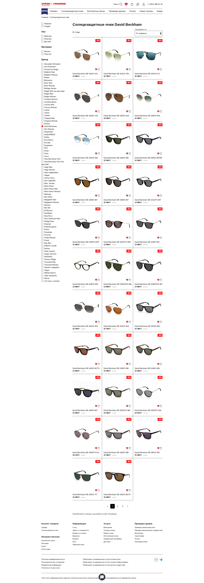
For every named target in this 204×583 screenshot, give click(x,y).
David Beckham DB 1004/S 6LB (116, 116)
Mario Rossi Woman (52, 191)
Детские (47, 42)
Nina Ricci (48, 216)
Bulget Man (48, 94)
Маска (46, 278)
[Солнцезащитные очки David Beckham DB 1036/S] (86, 265)
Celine (46, 113)
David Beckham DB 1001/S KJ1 (147, 74)
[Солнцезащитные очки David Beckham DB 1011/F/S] (148, 181)
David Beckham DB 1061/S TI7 (85, 495)
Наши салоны (146, 11)
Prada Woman (49, 238)
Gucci (46, 156)
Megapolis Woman (51, 202)
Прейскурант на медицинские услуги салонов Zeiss (102, 559)
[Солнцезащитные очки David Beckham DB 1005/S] (148, 97)
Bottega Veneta (50, 88)
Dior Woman (49, 129)
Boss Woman (49, 86)
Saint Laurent (49, 251)
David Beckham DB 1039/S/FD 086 (117, 284)
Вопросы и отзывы (79, 533)
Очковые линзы (109, 530)
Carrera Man (49, 105)
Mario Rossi (49, 186)
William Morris (50, 273)
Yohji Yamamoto (50, 276)
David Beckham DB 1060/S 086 (116, 452)
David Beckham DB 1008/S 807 (85, 200)
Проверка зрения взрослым (145, 527)
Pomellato (48, 232)
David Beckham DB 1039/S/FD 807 (148, 284)
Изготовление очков (111, 536)
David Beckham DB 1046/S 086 (147, 368)
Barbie (46, 78)
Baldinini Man (49, 72)
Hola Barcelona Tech (52, 159)
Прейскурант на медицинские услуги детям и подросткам (104, 565)
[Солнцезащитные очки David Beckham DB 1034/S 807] (148, 223)
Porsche (47, 235)
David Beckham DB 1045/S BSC (147, 326)
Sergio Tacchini (50, 254)
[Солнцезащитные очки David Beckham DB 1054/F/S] (117, 392)
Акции (160, 11)
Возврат (76, 539)
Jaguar (47, 175)
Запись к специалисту (81, 530)
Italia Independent (51, 173)
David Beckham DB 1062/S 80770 (117, 495)
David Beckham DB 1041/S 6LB (116, 326)
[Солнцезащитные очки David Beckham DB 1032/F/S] (117, 223)
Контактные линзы (96, 11)
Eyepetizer (48, 145)
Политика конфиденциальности (53, 559)
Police (46, 229)
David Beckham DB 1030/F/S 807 (86, 242)
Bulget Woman (50, 97)
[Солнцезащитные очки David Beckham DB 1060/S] (117, 434)
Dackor (47, 124)
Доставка (107, 542)
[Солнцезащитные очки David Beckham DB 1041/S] (86, 307)
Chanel (47, 115)
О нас (75, 527)
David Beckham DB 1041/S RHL (85, 326)
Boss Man (48, 83)
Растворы (45, 543)
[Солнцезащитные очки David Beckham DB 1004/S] (86, 97)
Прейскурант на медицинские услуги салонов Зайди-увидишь (105, 562)
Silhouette (48, 257)
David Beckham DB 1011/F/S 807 (148, 200)
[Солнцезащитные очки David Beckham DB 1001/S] (86, 55)
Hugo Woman (49, 170)
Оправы (53, 11)
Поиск (115, 4)
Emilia (46, 137)
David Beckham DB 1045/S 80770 (86, 368)
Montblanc (48, 213)
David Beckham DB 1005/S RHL (147, 116)
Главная (44, 17)
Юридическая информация (51, 565)
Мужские (48, 36)
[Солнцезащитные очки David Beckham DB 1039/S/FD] (117, 265)
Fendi (46, 151)
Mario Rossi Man (51, 189)
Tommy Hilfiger (50, 259)
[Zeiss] (44, 11)
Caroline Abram (50, 102)
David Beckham (50, 126)
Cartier (47, 110)
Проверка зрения (117, 11)
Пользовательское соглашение (52, 562)
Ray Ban (47, 243)
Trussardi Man (50, 262)
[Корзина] (132, 4)
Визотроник (108, 527)
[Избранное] (126, 4)
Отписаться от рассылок (50, 568)
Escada (47, 143)
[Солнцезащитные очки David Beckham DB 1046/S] (148, 350)
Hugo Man (48, 167)
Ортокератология (141, 542)
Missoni (47, 205)
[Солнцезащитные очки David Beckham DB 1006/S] (117, 139)
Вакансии (76, 536)
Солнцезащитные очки (72, 11)
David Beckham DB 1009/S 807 (116, 200)
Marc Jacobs (49, 183)
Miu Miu (47, 208)
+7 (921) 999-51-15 (155, 4)
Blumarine (48, 80)
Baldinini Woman (50, 75)
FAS (45, 148)
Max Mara (48, 197)
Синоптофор (139, 536)
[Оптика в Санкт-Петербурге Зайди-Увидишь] (53, 4)
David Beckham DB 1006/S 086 (116, 158)
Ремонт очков (108, 533)
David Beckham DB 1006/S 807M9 (148, 158)
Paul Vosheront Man (52, 219)
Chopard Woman (50, 121)
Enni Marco (48, 140)
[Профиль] (144, 4)
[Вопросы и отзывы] (138, 4)
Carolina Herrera (50, 99)
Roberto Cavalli (50, 246)
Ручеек (137, 539)
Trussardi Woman (51, 265)
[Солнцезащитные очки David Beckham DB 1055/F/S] (148, 392)
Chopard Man (49, 118)
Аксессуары (45, 549)
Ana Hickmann (50, 67)
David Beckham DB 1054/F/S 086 (117, 410)
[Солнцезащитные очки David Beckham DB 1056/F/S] (86, 434)
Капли (43, 546)
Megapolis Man (50, 200)
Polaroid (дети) (50, 227)
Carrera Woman (50, 107)
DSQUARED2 (49, 135)
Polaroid (47, 224)
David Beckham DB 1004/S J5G (85, 116)
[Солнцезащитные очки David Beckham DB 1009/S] (117, 181)
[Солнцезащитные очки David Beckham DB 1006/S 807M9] (148, 139)
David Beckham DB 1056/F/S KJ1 (86, 452)
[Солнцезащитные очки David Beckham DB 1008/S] (86, 181)
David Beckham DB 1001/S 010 (85, 74)
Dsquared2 (48, 132)
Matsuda (47, 194)
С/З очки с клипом (51, 281)
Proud (46, 240)
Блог (74, 542)
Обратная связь (78, 544)
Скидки (47, 26)
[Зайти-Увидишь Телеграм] (160, 559)
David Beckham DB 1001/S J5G (116, 74)
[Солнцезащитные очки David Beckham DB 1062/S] (117, 476)
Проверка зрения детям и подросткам (148, 530)
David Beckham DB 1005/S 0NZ (85, 158)
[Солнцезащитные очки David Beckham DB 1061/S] (148, 434)
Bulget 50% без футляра (54, 91)
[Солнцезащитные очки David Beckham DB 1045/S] (148, 307)
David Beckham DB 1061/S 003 (147, 452)
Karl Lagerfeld (49, 181)
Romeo (47, 249)
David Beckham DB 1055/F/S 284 (148, 410)
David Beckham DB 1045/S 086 (116, 368)
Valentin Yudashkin (51, 267)
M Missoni (48, 211)
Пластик (47, 54)
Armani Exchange (51, 69)
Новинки (47, 24)
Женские (48, 39)
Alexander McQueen (52, 64)
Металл (47, 51)
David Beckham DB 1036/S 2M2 (85, 284)
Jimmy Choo (49, 178)
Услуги (132, 11)
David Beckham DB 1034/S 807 (147, 242)
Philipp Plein (49, 221)
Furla (46, 153)
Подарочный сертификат (113, 539)
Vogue (46, 270)
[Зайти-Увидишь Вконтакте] (155, 559)
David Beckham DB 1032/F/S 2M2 (117, 242)
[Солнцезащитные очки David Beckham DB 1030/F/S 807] (86, 223)
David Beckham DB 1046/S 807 (85, 410)
